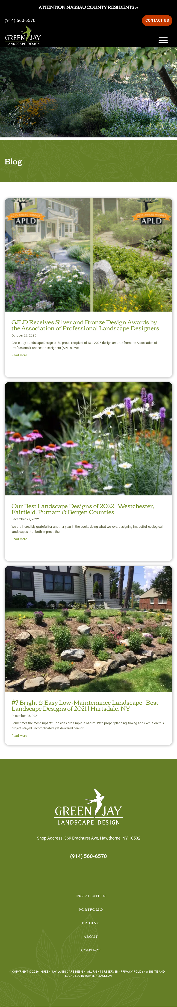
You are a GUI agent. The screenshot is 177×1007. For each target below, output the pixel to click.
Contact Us (157, 20)
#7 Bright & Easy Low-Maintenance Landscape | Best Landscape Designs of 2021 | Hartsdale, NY (85, 704)
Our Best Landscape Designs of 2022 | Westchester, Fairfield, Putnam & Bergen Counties (83, 508)
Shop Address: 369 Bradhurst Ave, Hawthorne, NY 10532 (88, 838)
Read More (19, 355)
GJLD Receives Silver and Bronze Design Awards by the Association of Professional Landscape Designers (85, 324)
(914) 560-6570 (20, 20)
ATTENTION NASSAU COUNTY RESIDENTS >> (88, 7)
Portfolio (91, 909)
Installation (91, 896)
